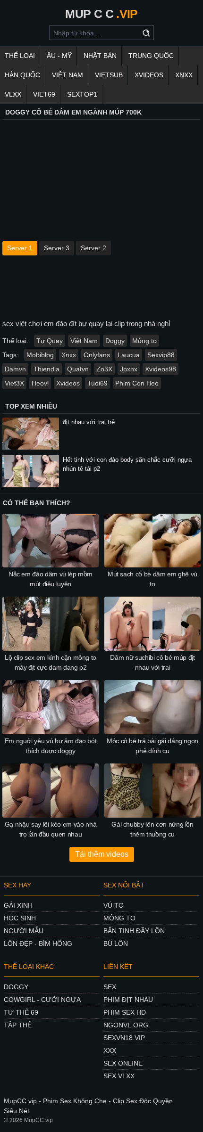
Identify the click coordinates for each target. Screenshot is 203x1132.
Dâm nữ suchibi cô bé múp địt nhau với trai (152, 662)
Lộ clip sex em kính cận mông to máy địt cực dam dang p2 (50, 662)
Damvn (15, 369)
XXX (109, 1050)
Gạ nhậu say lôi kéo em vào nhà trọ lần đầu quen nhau (51, 829)
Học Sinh (20, 918)
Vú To (113, 905)
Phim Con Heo (137, 383)
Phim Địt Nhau (128, 999)
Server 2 (93, 248)
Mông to (144, 341)
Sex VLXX (119, 1076)
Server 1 (20, 248)
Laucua (129, 355)
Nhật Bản (100, 55)
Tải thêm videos (101, 854)
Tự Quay (49, 341)
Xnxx (68, 355)
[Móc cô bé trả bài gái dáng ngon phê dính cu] (152, 707)
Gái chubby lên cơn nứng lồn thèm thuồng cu (152, 829)
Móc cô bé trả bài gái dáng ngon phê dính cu (152, 746)
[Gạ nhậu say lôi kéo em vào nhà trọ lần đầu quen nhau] (50, 790)
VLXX (13, 94)
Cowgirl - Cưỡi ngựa (42, 999)
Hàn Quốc (22, 75)
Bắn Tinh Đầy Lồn (134, 931)
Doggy (115, 341)
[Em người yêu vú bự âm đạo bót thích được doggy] (50, 707)
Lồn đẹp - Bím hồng (38, 943)
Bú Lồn (115, 943)
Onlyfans (97, 355)
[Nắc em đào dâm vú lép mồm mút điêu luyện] (50, 541)
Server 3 (56, 248)
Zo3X (104, 369)
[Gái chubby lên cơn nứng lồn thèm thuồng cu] (152, 790)
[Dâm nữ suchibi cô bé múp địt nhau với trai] (152, 624)
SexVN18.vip (124, 1038)
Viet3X (14, 383)
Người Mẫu (23, 931)
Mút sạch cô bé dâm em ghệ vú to (152, 579)
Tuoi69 (97, 383)
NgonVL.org (125, 1025)
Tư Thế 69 (21, 1012)
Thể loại (20, 55)
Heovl (40, 383)
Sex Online (123, 1063)
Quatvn (78, 369)
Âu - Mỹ (59, 55)
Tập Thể (18, 1025)
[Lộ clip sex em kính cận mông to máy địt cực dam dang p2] (50, 624)
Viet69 (44, 94)
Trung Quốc (151, 55)
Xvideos (149, 75)
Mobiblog (40, 355)
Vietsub (109, 75)
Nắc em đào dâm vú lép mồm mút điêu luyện (50, 579)
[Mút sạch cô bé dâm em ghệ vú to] (152, 541)
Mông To (119, 918)
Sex (109, 987)
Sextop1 (82, 94)
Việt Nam (67, 75)
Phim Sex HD (124, 1012)
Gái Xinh (18, 905)
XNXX (184, 75)
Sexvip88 (161, 355)
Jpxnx (128, 369)
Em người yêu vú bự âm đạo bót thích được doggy (51, 746)
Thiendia (46, 369)
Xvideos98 (160, 369)
